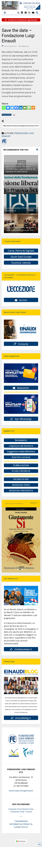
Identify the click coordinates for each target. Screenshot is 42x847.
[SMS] (29, 108)
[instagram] (29, 13)
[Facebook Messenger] (8, 108)
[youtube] (33, 13)
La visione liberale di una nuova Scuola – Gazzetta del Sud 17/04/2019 (20, 188)
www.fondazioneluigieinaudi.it (21, 790)
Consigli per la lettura (14, 503)
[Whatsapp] (4, 108)
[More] (33, 108)
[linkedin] (22, 13)
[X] (18, 13)
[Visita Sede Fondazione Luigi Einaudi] (21, 9)
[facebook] (26, 13)
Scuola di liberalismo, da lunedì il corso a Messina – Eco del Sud (20, 228)
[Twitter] (12, 108)
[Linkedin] (21, 108)
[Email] (25, 108)
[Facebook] (16, 108)
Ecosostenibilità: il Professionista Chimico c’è (20, 209)
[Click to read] (21, 204)
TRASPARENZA (21, 821)
